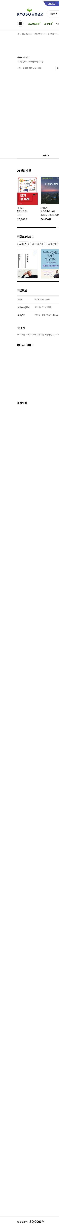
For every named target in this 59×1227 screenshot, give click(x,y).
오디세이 (48, 23)
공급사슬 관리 (37, 244)
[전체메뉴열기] (20, 23)
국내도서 (25, 34)
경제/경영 (38, 34)
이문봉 (19, 57)
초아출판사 (21, 62)
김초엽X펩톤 (34, 23)
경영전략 (51, 34)
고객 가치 (23, 244)
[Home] (18, 34)
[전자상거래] (27, 198)
